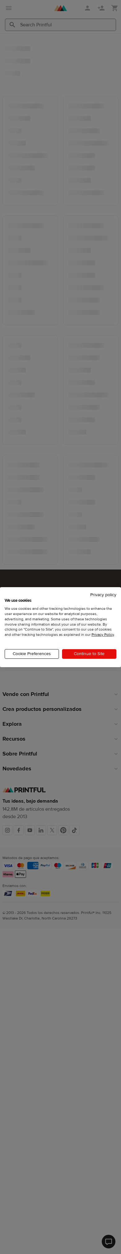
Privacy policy (103, 594)
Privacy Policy (103, 634)
